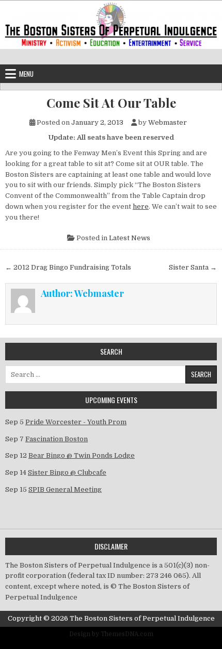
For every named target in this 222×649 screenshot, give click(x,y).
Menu (26, 74)
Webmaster (167, 122)
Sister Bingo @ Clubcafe (67, 472)
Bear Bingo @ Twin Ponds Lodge (81, 455)
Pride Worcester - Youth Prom (75, 422)
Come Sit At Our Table (111, 102)
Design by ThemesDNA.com (111, 634)
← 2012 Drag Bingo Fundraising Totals (68, 267)
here (141, 206)
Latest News (129, 238)
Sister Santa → (193, 267)
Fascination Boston (56, 439)
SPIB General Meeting (65, 489)
